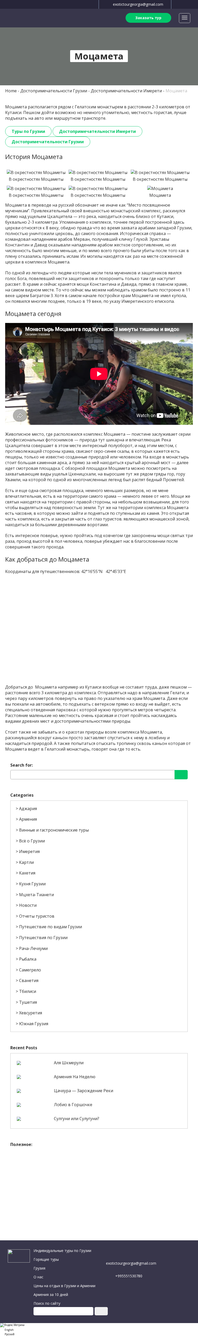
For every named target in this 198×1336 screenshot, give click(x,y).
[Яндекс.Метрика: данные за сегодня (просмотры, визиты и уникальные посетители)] (12, 1325)
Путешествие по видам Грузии (50, 927)
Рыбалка (27, 959)
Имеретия (29, 851)
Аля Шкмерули (69, 1063)
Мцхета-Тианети (36, 894)
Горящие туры (46, 1259)
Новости (28, 905)
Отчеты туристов (36, 916)
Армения (28, 819)
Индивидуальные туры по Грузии (62, 1250)
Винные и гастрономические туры (54, 830)
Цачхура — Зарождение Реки (83, 1090)
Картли (26, 862)
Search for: (21, 765)
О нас (38, 1276)
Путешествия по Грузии (43, 937)
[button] (99, 1329)
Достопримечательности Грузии (53, 91)
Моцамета (176, 91)
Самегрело (30, 970)
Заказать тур (148, 17)
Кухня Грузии (32, 884)
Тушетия (28, 1002)
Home (11, 91)
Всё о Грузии (32, 841)
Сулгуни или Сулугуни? (76, 1118)
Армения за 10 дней (51, 1294)
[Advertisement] (99, 1186)
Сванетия (28, 980)
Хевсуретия (30, 1013)
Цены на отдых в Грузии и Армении (64, 1285)
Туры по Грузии (28, 131)
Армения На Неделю (74, 1077)
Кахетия (27, 873)
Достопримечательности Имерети (126, 91)
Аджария (28, 808)
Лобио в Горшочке (73, 1104)
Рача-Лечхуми (33, 948)
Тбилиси (27, 991)
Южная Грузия (33, 1023)
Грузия (39, 1268)
